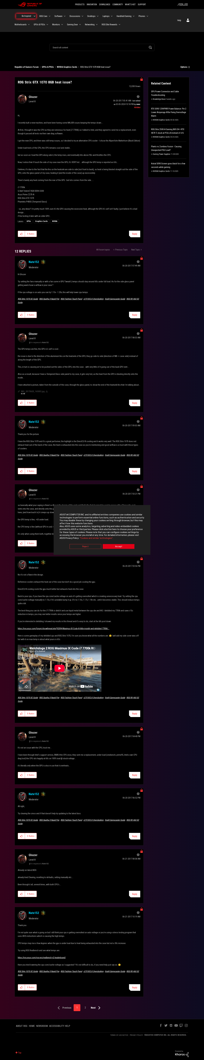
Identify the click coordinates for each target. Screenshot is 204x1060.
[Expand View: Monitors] (62, 24)
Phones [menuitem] (142, 16)
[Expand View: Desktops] (97, 16)
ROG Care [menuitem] (43, 16)
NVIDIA (54, 221)
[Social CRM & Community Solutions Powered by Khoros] (182, 1053)
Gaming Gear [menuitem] (72, 24)
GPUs (29, 221)
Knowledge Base (159, 99)
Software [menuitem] (58, 16)
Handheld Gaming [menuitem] (124, 16)
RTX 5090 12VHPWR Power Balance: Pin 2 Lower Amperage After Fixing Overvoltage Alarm (168, 112)
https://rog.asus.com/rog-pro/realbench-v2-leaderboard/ (42, 957)
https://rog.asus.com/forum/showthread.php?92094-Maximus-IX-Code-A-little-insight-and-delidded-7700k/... (63, 628)
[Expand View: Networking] (96, 24)
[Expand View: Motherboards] (28, 24)
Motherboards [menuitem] (21, 24)
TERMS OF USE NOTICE (119, 1035)
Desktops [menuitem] (91, 16)
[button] (21, 234)
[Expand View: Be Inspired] (34, 16)
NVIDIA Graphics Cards (67, 67)
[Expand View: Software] (64, 16)
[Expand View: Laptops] (111, 16)
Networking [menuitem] (90, 24)
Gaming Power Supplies (161, 154)
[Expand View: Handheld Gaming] (133, 16)
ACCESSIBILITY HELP (59, 1026)
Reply (134, 233)
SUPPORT (142, 4)
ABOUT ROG (21, 1026)
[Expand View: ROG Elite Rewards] (119, 24)
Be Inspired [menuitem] (26, 16)
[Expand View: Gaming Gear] (80, 24)
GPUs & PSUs (48, 67)
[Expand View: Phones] (147, 16)
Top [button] (19, 1052)
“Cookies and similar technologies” (96, 538)
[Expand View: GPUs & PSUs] (47, 24)
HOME (32, 1026)
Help (179, 20)
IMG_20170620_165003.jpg (33, 391)
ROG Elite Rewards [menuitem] (109, 24)
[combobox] (102, 47)
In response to (40, 342)
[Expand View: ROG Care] (49, 16)
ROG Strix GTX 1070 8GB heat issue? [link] (95, 67)
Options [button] (183, 67)
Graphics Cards (41, 221)
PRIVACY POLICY (136, 1035)
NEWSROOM (42, 1026)
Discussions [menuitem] (75, 16)
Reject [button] (85, 546)
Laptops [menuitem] (106, 16)
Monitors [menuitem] (56, 24)
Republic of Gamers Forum (27, 67)
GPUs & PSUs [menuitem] (39, 24)
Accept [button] (118, 546)
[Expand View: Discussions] (82, 16)
